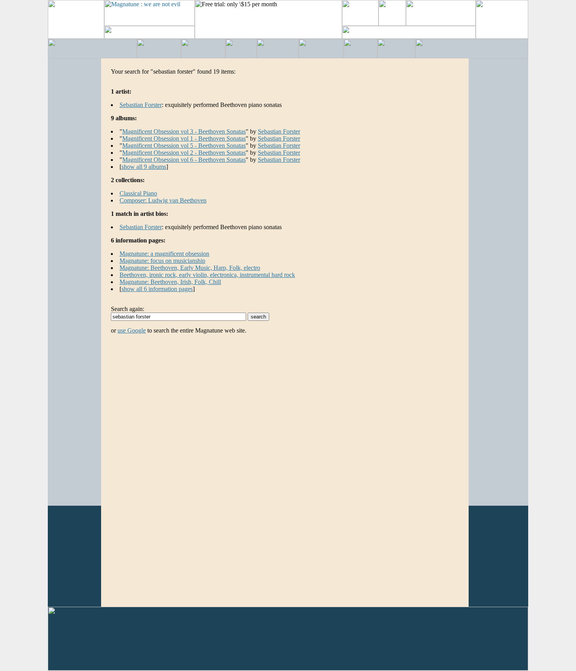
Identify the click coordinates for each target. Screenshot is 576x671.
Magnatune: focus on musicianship (162, 260)
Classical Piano (138, 193)
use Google (132, 330)
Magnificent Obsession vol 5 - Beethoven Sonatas (184, 145)
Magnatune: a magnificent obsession (164, 253)
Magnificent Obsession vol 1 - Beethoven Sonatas (184, 138)
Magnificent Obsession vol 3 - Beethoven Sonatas (184, 131)
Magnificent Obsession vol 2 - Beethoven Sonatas (184, 152)
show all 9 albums (143, 166)
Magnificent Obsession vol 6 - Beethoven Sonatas (184, 159)
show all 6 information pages (157, 289)
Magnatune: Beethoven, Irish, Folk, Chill (170, 282)
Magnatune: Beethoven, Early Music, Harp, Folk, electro (190, 267)
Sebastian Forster (141, 104)
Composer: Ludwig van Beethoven (163, 200)
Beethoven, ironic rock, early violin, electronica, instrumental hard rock (207, 274)
